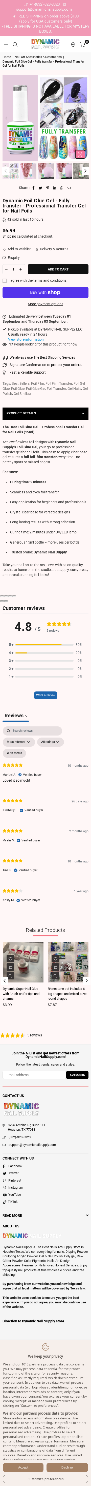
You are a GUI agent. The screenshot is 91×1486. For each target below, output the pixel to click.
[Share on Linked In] (55, 187)
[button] (45, 644)
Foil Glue (18, 389)
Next (84, 118)
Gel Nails (74, 389)
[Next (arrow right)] (6, 601)
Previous (6, 118)
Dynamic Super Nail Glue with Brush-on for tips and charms (21, 993)
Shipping (9, 236)
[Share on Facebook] (33, 187)
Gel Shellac (22, 394)
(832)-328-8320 (20, 1137)
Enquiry (13, 258)
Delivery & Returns (53, 249)
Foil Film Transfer (59, 383)
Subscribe (77, 1074)
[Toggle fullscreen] (10, 596)
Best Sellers (21, 383)
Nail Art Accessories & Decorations (38, 57)
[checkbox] (14, 753)
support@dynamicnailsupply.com (32, 1145)
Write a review (45, 695)
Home (7, 57)
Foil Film (37, 383)
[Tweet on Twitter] (40, 187)
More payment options (45, 304)
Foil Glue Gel (35, 389)
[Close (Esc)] (2, 596)
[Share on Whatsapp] (62, 187)
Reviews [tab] (16, 715)
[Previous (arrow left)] (2, 601)
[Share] (6, 596)
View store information (26, 339)
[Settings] (73, 44)
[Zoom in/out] (14, 596)
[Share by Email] (69, 187)
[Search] (15, 44)
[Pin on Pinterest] (48, 187)
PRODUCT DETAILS (21, 413)
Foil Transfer (56, 389)
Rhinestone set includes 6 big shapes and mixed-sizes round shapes (67, 993)
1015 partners (31, 1364)
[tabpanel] (45, 818)
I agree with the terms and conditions (37, 280)
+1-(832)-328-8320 (44, 4)
